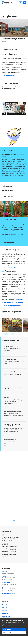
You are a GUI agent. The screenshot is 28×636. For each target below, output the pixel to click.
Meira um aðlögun (9, 242)
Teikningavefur (6, 616)
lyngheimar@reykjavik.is (10, 49)
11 (13, 334)
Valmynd (24, 2)
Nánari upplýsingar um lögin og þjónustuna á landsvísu (12, 306)
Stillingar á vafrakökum (7, 632)
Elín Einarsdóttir (19, 299)
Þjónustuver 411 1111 (8, 588)
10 (12, 334)
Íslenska (20, 2)
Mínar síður (5, 604)
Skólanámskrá (8, 190)
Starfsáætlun (8, 196)
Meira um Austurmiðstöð (10, 268)
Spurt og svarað (9, 583)
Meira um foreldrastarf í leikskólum (13, 240)
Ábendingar (8, 572)
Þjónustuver (5, 613)
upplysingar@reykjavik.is (8, 594)
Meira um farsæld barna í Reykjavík (13, 302)
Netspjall (8, 577)
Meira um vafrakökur (6, 625)
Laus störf (4, 607)
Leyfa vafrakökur (7, 629)
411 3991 (6, 47)
